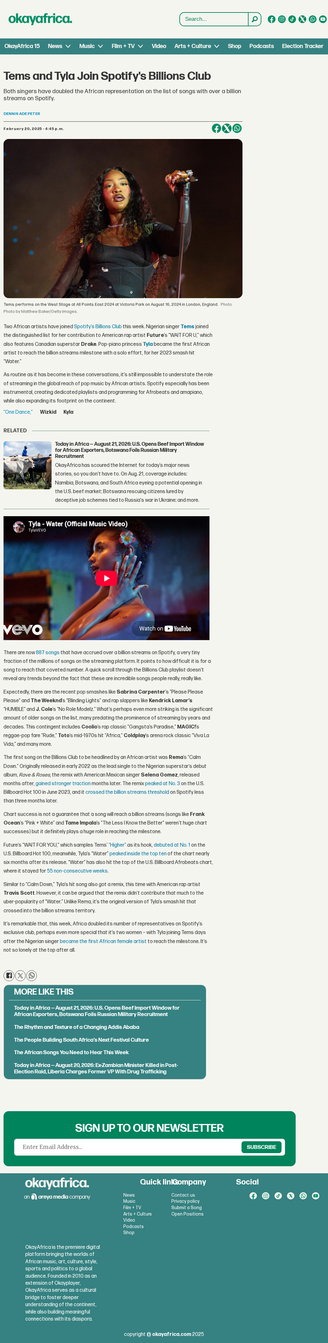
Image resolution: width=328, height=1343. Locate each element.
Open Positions (187, 1214)
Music (87, 46)
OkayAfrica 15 (22, 46)
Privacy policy (185, 1201)
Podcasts (262, 46)
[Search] (254, 19)
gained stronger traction (63, 784)
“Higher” (117, 845)
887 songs (48, 653)
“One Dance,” (18, 412)
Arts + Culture (193, 46)
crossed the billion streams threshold (127, 792)
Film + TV (123, 46)
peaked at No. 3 (162, 784)
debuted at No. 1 (172, 845)
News (55, 46)
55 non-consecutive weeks (77, 871)
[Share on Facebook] (216, 128)
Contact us (183, 1195)
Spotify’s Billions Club (98, 327)
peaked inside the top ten (138, 854)
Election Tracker (303, 46)
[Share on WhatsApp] (237, 128)
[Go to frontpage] (40, 19)
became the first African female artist (103, 942)
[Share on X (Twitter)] (227, 128)
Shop (234, 46)
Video (159, 46)
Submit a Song (186, 1207)
